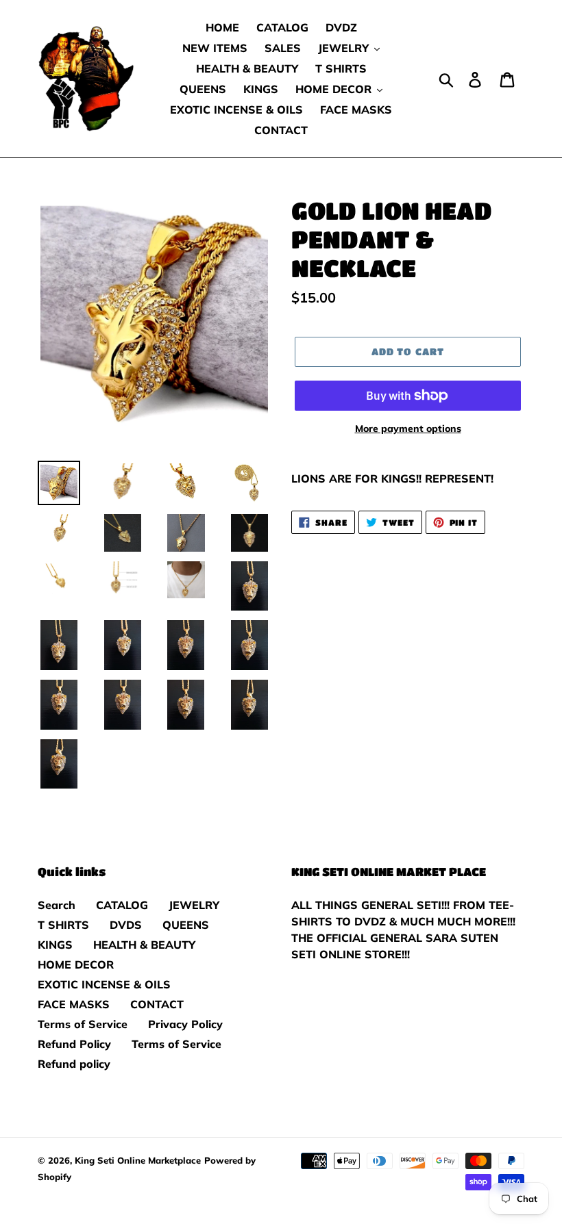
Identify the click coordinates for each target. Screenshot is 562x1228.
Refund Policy (74, 1044)
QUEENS (185, 925)
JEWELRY (194, 905)
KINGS (55, 944)
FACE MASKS (74, 1004)
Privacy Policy (185, 1024)
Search (56, 905)
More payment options (408, 428)
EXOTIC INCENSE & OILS (104, 984)
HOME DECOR (76, 964)
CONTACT (157, 1004)
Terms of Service (82, 1024)
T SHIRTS (63, 925)
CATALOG (122, 905)
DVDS (126, 925)
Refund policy (74, 1064)
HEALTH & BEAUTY (144, 944)
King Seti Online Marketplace (138, 1160)
